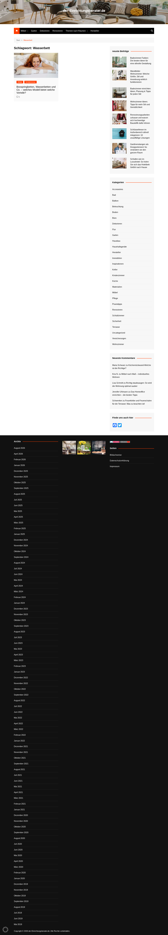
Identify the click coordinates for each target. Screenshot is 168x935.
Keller (114, 270)
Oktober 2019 (20, 896)
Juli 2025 (18, 500)
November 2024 (21, 546)
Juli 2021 (18, 775)
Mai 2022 (18, 718)
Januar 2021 (19, 810)
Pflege (115, 298)
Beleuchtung (117, 207)
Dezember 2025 (21, 471)
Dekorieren (45, 31)
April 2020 (18, 861)
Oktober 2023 (20, 620)
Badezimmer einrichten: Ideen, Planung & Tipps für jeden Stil (140, 91)
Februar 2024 (20, 597)
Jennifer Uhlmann (120, 392)
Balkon (115, 201)
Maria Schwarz (118, 365)
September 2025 (21, 488)
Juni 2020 (18, 850)
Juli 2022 (18, 706)
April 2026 (18, 454)
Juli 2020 (18, 844)
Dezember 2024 (21, 540)
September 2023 (21, 626)
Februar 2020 (20, 873)
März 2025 (18, 523)
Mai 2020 (18, 855)
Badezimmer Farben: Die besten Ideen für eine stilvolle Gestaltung (140, 61)
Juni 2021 (18, 781)
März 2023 (18, 660)
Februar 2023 (20, 666)
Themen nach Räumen (76, 31)
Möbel (23, 31)
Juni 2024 (18, 574)
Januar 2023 (19, 672)
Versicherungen (119, 338)
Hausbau (116, 241)
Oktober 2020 (20, 827)
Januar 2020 (19, 878)
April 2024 (18, 586)
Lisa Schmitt (117, 383)
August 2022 (19, 700)
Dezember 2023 (21, 609)
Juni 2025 (18, 505)
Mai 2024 (18, 580)
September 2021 (21, 764)
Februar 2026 (20, 459)
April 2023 (18, 655)
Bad (114, 195)
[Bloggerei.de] (115, 442)
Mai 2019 (18, 924)
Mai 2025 (18, 511)
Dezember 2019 (21, 884)
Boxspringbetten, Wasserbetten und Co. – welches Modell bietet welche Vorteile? (36, 89)
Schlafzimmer (30, 82)
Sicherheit (116, 321)
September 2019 (21, 901)
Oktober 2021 (20, 758)
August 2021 (19, 769)
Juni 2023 (18, 643)
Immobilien (117, 258)
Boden (115, 212)
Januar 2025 (19, 534)
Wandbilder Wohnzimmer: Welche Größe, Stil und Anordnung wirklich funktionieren (139, 76)
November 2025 (21, 477)
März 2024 (18, 591)
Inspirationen (118, 264)
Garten (34, 31)
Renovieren (58, 31)
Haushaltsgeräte (119, 247)
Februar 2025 (20, 528)
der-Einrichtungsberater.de (84, 11)
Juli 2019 (18, 913)
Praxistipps (117, 304)
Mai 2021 (18, 787)
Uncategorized (118, 333)
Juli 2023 (18, 637)
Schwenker (117, 401)
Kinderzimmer (118, 275)
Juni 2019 (18, 919)
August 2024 (19, 563)
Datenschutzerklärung (119, 461)
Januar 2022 (19, 741)
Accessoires (117, 189)
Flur (114, 229)
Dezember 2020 (21, 815)
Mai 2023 (18, 649)
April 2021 (18, 792)
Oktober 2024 (20, 551)
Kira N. (115, 374)
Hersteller (95, 31)
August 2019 (19, 907)
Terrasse (116, 327)
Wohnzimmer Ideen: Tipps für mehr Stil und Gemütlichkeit (140, 104)
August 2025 (19, 494)
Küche (115, 281)
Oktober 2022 (20, 689)
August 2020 (19, 838)
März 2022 (18, 729)
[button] (5, 929)
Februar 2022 (20, 735)
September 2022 (21, 695)
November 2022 (21, 683)
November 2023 (21, 614)
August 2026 (19, 448)
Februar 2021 (20, 804)
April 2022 (18, 723)
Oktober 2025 (20, 482)
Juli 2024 (18, 569)
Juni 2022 (18, 712)
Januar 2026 (19, 465)
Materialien (117, 287)
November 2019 (21, 890)
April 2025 (18, 517)
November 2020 (21, 821)
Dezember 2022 (21, 678)
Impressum (114, 466)
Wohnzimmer (118, 344)
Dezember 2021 (21, 746)
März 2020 (18, 867)
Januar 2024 (19, 603)
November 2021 (21, 752)
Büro (114, 218)
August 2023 (19, 632)
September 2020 (21, 832)
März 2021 (18, 798)
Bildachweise (116, 455)
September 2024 (21, 557)
